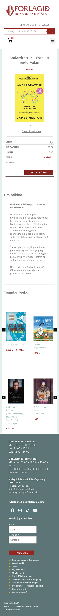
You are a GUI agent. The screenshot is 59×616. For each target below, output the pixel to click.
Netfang (14, 534)
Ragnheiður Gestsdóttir (40, 346)
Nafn (11, 524)
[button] (52, 41)
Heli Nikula (14, 413)
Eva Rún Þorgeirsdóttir (13, 346)
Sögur (29, 125)
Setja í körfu (39, 172)
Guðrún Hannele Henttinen (15, 409)
